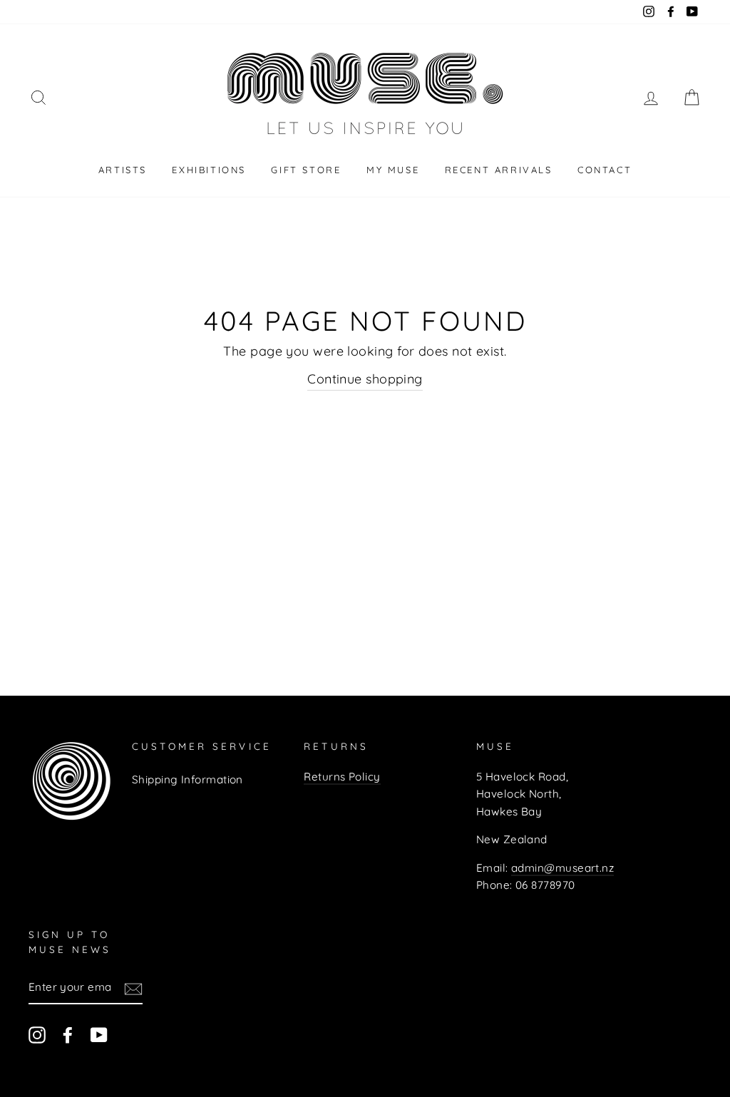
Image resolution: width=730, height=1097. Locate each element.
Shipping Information (187, 779)
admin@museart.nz (562, 868)
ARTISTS (122, 169)
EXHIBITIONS (209, 169)
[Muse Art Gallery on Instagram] (37, 1035)
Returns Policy (342, 776)
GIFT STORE (306, 169)
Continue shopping (365, 379)
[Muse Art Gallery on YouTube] (99, 1035)
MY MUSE (392, 169)
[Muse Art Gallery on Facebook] (67, 1035)
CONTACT (604, 169)
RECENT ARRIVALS (498, 169)
